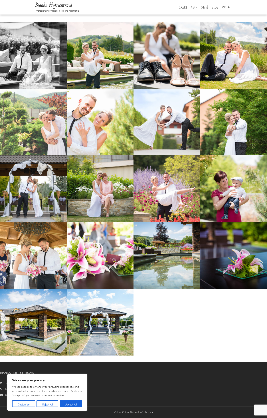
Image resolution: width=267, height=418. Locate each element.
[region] (47, 392)
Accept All (71, 404)
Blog (215, 7)
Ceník (194, 7)
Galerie (183, 7)
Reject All (47, 404)
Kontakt (227, 7)
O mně (204, 7)
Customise (23, 404)
